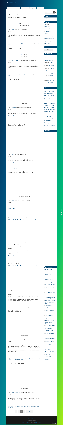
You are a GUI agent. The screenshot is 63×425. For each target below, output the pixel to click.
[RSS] (61, 215)
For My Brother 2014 (50, 80)
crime (21, 259)
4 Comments (37, 126)
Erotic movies (47, 31)
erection (45, 103)
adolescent (12, 43)
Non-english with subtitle (21, 173)
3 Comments (37, 219)
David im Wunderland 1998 (17, 17)
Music (46, 33)
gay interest (24, 43)
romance (35, 74)
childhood (48, 97)
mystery (45, 116)
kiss (45, 111)
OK (54, 12)
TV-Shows (47, 43)
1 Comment (37, 265)
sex (37, 74)
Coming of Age (13, 358)
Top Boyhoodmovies (15, 8)
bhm (10, 126)
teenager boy (10, 44)
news (46, 35)
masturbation (32, 43)
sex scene (11, 407)
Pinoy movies (33, 8)
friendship (20, 43)
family (26, 259)
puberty (45, 118)
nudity (37, 212)
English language (48, 29)
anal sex (50, 91)
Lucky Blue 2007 (50, 73)
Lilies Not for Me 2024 (16, 363)
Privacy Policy (33, 418)
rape (48, 118)
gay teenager (28, 212)
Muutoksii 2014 (13, 264)
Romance (19, 60)
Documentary (47, 28)
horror (53, 109)
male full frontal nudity (29, 74)
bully (15, 43)
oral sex (52, 116)
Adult (46, 24)
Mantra (36, 422)
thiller (54, 125)
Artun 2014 (51, 75)
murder (52, 114)
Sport (15, 107)
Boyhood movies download (12, 11)
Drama (13, 29)
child (51, 95)
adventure (46, 91)
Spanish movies (40, 8)
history (27, 406)
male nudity (28, 43)
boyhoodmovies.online (49, 18)
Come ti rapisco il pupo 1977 (18, 218)
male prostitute (33, 212)
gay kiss (25, 74)
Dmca (29, 418)
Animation (47, 26)
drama (17, 43)
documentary (46, 101)
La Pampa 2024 (13, 79)
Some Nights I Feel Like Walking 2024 (21, 172)
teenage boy (37, 43)
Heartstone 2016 (52, 77)
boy (16, 259)
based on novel (13, 259)
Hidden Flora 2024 (14, 48)
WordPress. (39, 422)
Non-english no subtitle (20, 126)
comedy (12, 74)
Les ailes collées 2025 (15, 311)
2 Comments (37, 173)
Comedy (13, 60)
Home (9, 8)
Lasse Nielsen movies (25, 8)
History (15, 392)
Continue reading (11, 38)
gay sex (25, 212)
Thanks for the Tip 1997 (16, 125)
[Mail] (61, 210)
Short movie (47, 41)
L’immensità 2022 (51, 71)
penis (54, 116)
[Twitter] (61, 212)
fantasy (52, 103)
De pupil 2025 (53, 78)
